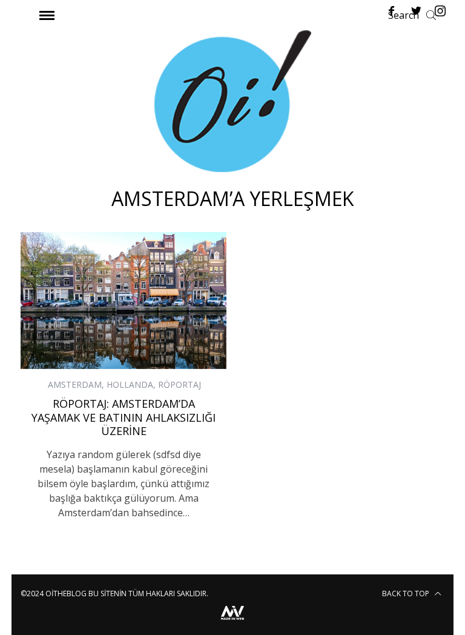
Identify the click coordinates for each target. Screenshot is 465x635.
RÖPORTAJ (179, 384)
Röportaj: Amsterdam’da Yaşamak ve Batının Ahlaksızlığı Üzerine (123, 417)
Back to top (406, 593)
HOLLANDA (130, 384)
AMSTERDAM (75, 384)
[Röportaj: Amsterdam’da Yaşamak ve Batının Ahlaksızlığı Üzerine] (123, 301)
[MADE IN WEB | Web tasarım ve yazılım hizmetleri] (232, 621)
